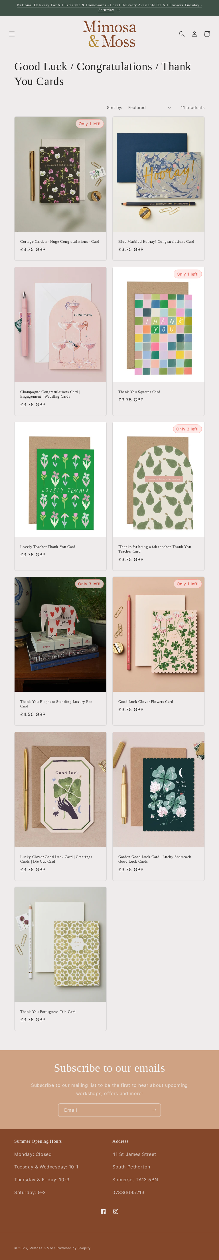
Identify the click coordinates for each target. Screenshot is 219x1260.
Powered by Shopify (74, 1248)
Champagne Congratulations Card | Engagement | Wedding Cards (50, 394)
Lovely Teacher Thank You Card (47, 546)
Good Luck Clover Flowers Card (145, 701)
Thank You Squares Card (139, 391)
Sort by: (115, 107)
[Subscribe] (154, 1110)
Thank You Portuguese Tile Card (48, 1011)
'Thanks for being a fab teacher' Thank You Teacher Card (154, 548)
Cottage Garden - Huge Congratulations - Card (59, 241)
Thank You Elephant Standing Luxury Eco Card (56, 704)
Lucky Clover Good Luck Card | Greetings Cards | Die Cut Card (56, 858)
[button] (12, 34)
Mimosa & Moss (42, 1248)
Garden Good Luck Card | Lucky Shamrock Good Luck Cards (154, 858)
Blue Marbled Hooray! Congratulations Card (156, 241)
